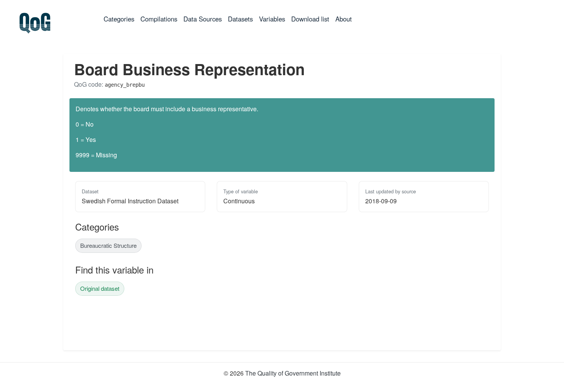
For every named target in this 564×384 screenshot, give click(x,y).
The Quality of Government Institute (293, 373)
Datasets (240, 18)
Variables (272, 18)
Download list (310, 18)
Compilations (158, 18)
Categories (120, 18)
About (343, 18)
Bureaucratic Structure (108, 245)
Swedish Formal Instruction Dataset (130, 200)
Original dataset (99, 288)
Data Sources (202, 18)
